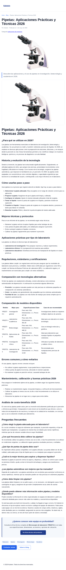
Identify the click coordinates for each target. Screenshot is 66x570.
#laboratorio (5, 542)
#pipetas (13, 542)
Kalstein (6, 6)
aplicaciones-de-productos (15, 31)
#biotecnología (30, 542)
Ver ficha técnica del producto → (33, 532)
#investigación (20, 542)
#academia (39, 542)
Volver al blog (24, 547)
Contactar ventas (9, 547)
